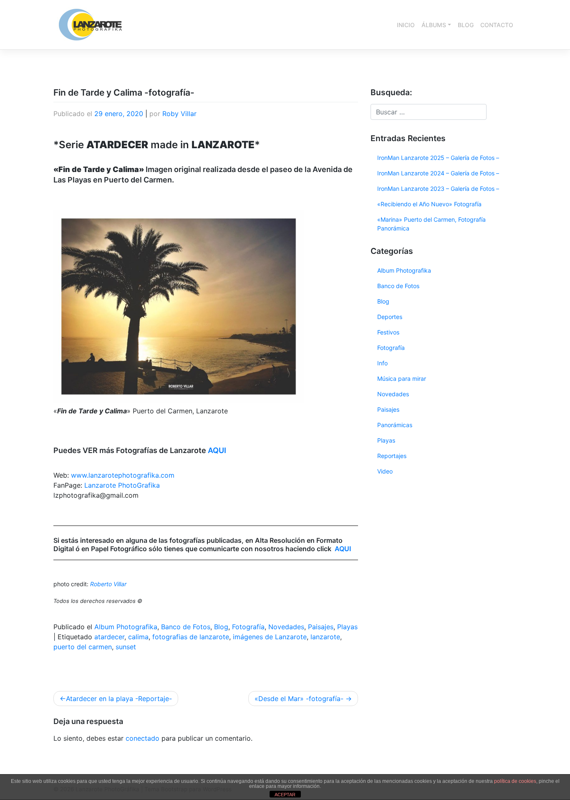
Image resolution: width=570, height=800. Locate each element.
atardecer (109, 637)
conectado (142, 738)
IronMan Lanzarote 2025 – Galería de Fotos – (438, 157)
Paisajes (320, 627)
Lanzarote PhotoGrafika (122, 485)
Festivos (388, 332)
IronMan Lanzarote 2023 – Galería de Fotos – (438, 188)
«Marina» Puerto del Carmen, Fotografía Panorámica (431, 224)
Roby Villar (179, 113)
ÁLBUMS (433, 24)
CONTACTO (496, 24)
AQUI (217, 450)
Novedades (286, 627)
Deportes (389, 316)
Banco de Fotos (185, 627)
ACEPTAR (285, 794)
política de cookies (515, 781)
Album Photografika (125, 627)
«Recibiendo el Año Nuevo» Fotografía (429, 204)
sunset (126, 647)
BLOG (466, 24)
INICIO (406, 24)
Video (385, 471)
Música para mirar (401, 378)
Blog (221, 627)
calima (138, 637)
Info (382, 363)
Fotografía (248, 627)
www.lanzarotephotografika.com (122, 475)
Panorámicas (394, 424)
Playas (347, 627)
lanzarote (325, 637)
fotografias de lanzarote (190, 637)
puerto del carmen (82, 647)
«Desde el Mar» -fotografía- (299, 698)
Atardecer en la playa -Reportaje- (119, 698)
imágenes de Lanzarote (270, 637)
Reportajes (391, 455)
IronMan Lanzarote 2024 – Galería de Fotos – (438, 173)
